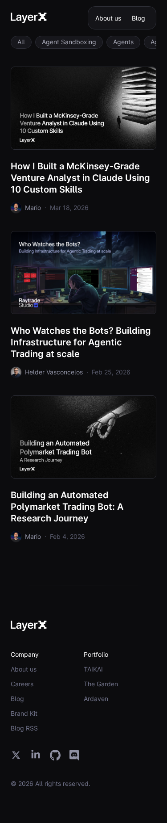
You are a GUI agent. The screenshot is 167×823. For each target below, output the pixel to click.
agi (155, 42)
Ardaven (96, 698)
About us (108, 18)
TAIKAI (93, 669)
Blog (138, 18)
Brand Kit (24, 713)
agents (123, 42)
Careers (22, 684)
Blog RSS (24, 728)
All (21, 42)
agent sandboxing (69, 42)
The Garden (101, 684)
